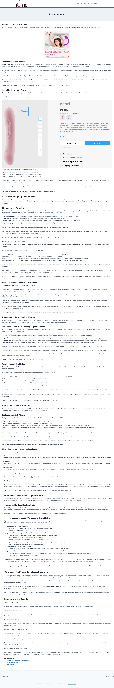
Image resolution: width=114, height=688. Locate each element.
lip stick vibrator (4, 675)
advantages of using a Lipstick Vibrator (53, 212)
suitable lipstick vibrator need (24, 329)
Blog (81, 3)
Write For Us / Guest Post (90, 3)
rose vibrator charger (12, 666)
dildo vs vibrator (11, 664)
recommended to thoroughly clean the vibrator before (57, 580)
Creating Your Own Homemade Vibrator (17, 660)
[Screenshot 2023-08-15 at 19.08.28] (57, 134)
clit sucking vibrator (12, 662)
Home (77, 3)
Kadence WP (72, 684)
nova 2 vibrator (110, 675)
